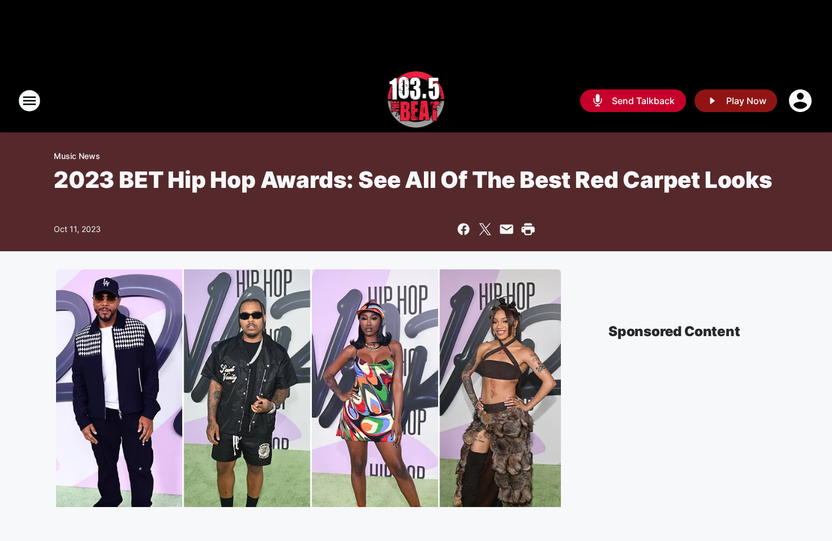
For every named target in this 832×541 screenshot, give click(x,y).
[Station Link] (416, 100)
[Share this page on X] (485, 229)
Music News (77, 156)
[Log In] (801, 100)
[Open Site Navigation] (29, 100)
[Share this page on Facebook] (463, 229)
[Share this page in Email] (506, 229)
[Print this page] (528, 229)
